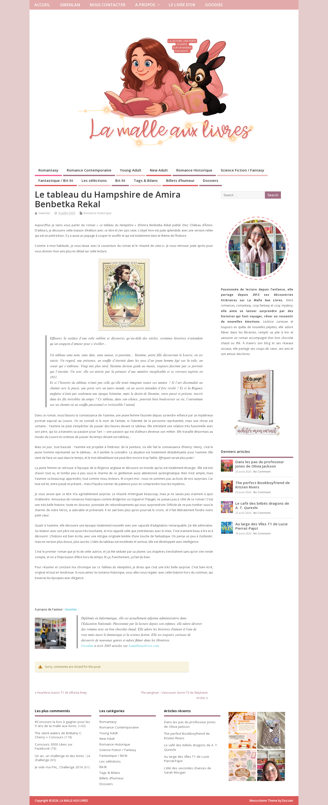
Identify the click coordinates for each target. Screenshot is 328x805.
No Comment (262, 471)
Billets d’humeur (180, 180)
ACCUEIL (42, 4)
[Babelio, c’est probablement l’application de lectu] (271, 768)
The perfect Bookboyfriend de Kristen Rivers (262, 484)
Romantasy (48, 170)
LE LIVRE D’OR (182, 4)
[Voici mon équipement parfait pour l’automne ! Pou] (242, 768)
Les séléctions (94, 180)
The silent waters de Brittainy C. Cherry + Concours (58, 735)
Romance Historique (194, 170)
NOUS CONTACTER (107, 4)
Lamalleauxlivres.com (144, 645)
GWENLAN (70, 4)
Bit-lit (120, 180)
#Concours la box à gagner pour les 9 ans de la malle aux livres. (62, 724)
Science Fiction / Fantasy (242, 170)
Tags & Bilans (146, 180)
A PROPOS (145, 4)
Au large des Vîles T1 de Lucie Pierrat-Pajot (261, 526)
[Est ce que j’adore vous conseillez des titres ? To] (242, 730)
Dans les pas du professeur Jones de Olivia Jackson (259, 463)
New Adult (159, 170)
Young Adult (130, 170)
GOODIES (214, 4)
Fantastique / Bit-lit (55, 180)
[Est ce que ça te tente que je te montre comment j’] (271, 730)
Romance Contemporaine (89, 170)
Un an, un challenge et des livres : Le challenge (62, 758)
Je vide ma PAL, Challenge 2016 (59, 767)
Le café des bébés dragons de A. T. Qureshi (262, 505)
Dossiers (210, 180)
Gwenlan (44, 213)
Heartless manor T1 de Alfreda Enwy (62, 693)
